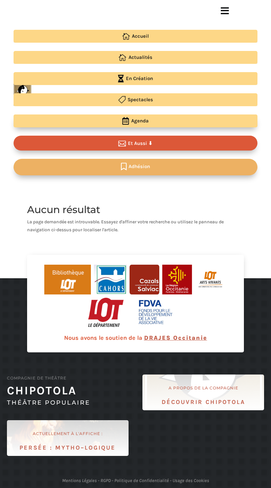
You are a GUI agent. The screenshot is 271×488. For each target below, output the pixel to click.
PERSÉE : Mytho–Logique (67, 447)
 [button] (225, 11)
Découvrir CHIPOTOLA (203, 402)
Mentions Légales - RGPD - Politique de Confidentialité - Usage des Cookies (135, 480)
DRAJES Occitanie (175, 337)
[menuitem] (135, 36)
